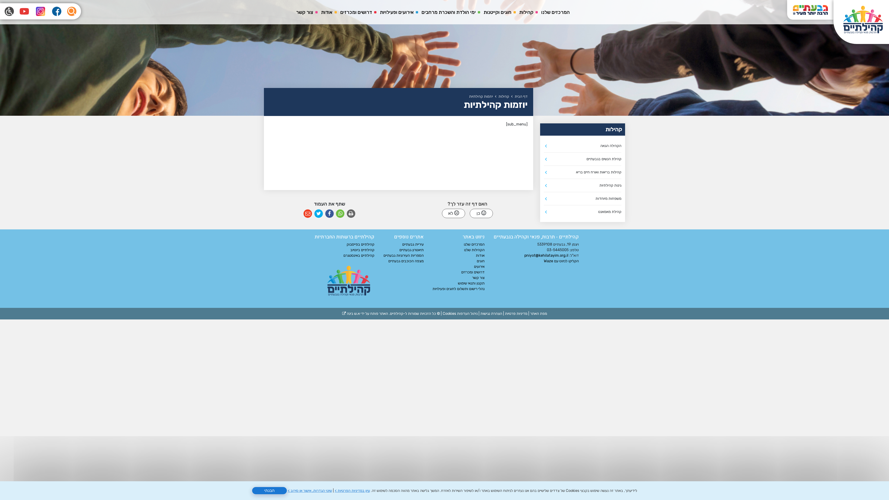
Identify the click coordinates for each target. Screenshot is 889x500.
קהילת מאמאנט (609, 211)
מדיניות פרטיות (516, 313)
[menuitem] (555, 12)
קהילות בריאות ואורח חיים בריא (598, 172)
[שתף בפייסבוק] (330, 214)
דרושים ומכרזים (356, 12)
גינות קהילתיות (610, 185)
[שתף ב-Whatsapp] (340, 214)
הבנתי (269, 490)
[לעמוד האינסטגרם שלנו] (40, 11)
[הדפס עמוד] (351, 214)
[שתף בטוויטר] (319, 214)
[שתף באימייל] (308, 214)
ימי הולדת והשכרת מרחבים (449, 12)
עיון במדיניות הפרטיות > (352, 490)
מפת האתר (538, 313)
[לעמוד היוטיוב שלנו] (24, 11)
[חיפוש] (71, 11)
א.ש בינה (351, 313)
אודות (326, 12)
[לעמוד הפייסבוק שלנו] (57, 11)
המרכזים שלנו (555, 12)
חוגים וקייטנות (497, 12)
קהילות (526, 12)
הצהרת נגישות (491, 313)
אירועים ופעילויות (397, 12)
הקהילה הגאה (610, 146)
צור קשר (304, 12)
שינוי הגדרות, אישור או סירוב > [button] (310, 490)
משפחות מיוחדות (608, 198)
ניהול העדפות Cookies (460, 313)
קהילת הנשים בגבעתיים (603, 159)
